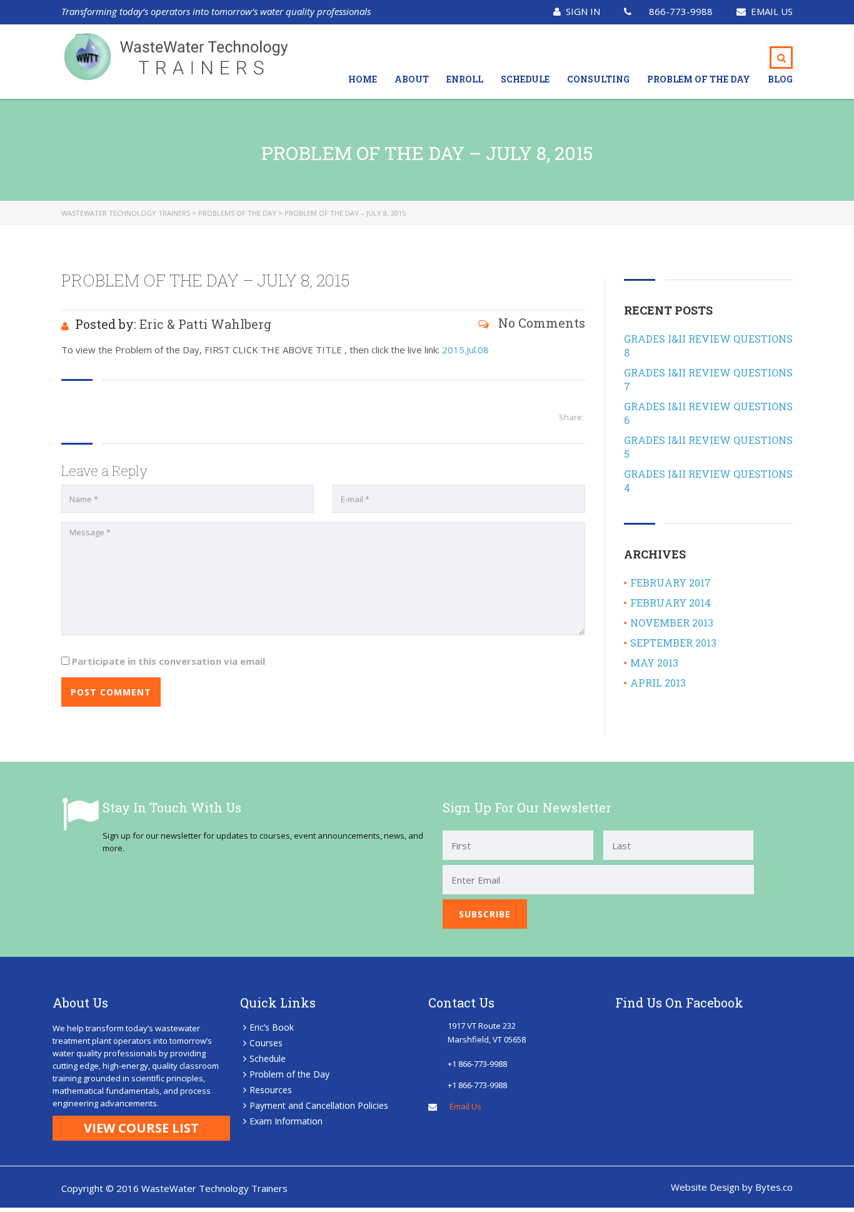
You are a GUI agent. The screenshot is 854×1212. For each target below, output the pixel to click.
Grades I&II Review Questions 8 (708, 345)
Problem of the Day (698, 79)
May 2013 (654, 662)
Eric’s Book (271, 1027)
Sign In (583, 11)
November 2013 (671, 622)
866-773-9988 (681, 11)
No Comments (540, 323)
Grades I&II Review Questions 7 (708, 379)
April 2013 (658, 682)
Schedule (525, 79)
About (411, 79)
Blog (780, 79)
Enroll (464, 79)
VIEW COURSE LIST (141, 1127)
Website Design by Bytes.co (732, 1187)
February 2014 (670, 602)
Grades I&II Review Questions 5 (708, 446)
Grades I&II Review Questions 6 (708, 413)
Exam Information (286, 1121)
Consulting (598, 79)
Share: (571, 417)
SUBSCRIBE (485, 914)
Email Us (772, 11)
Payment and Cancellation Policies (318, 1105)
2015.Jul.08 (465, 349)
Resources (270, 1090)
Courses (266, 1043)
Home (362, 79)
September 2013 (673, 642)
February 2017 (670, 582)
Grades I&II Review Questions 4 (708, 480)
